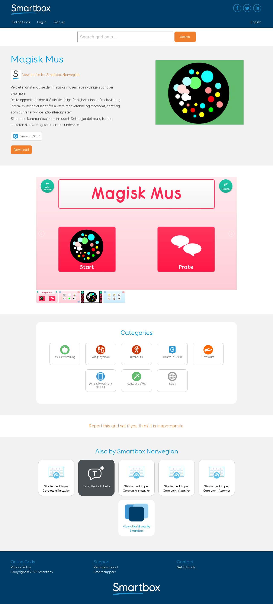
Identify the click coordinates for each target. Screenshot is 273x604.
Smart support (105, 572)
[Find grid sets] (125, 36)
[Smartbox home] (31, 7)
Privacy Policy (21, 567)
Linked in (257, 8)
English (256, 22)
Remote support (106, 567)
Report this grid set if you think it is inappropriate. (136, 425)
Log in (41, 22)
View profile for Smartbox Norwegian (50, 75)
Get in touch (186, 567)
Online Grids (21, 22)
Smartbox (45, 572)
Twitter (247, 8)
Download (21, 150)
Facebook (237, 8)
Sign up (59, 22)
